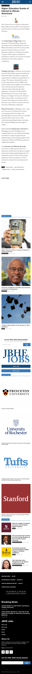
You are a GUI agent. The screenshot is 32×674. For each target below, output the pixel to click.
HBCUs (3, 328)
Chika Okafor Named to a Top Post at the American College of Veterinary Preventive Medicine (15, 613)
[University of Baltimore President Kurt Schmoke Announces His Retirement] (16, 271)
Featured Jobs (6, 374)
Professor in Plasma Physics (7, 408)
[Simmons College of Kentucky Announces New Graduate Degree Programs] (6, 527)
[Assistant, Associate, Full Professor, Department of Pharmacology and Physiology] (16, 427)
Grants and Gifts (5, 5)
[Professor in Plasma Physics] (16, 392)
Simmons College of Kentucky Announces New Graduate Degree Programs (21, 525)
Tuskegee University (6, 169)
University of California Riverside (17, 169)
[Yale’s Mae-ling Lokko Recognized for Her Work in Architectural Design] (6, 564)
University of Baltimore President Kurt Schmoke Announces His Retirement (15, 288)
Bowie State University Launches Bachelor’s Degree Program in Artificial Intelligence (20, 550)
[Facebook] (11, 652)
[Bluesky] (3, 652)
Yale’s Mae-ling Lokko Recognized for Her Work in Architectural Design (20, 562)
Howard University (9, 167)
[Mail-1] (7, 652)
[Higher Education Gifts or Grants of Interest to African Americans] (16, 233)
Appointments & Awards (17, 542)
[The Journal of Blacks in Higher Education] (16, 2)
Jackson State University (19, 167)
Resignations (4, 291)
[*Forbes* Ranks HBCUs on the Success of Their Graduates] (16, 309)
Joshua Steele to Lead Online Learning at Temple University (15, 606)
